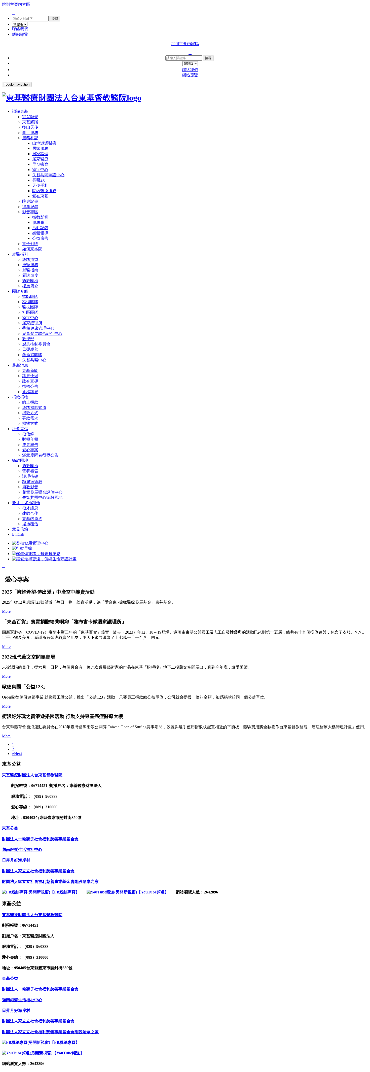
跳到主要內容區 (16, 4)
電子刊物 (30, 243)
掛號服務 (30, 265)
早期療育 (40, 164)
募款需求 (30, 418)
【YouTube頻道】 (153, 892)
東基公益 (10, 828)
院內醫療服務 (44, 191)
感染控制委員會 (36, 344)
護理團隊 (30, 302)
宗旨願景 (30, 117)
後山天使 (30, 127)
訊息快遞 (30, 376)
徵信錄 (28, 434)
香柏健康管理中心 (38, 328)
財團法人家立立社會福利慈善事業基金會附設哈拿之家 (50, 881)
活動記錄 (40, 228)
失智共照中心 (34, 360)
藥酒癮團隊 (32, 355)
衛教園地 (30, 281)
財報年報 (30, 439)
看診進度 (30, 275)
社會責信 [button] (20, 429)
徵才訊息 (30, 508)
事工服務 (30, 132)
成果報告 (30, 444)
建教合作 (30, 513)
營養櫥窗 (30, 471)
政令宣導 (30, 381)
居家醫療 (40, 159)
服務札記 (30, 138)
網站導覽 (20, 34)
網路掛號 (30, 259)
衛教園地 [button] (20, 460)
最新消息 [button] (20, 365)
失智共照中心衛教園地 (42, 497)
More (6, 611)
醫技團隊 (30, 307)
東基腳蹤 (30, 122)
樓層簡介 (30, 286)
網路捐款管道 (34, 407)
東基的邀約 (32, 518)
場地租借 (30, 524)
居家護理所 (32, 323)
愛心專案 (30, 450)
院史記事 (30, 201)
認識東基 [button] (20, 111)
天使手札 (40, 185)
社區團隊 (30, 312)
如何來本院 (32, 249)
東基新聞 (30, 370)
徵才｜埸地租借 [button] (26, 503)
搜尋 (55, 19)
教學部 (28, 339)
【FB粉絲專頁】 (65, 892)
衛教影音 (40, 217)
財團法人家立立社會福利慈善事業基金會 (38, 871)
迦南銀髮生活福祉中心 (22, 849)
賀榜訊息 (30, 392)
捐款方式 (30, 413)
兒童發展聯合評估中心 (42, 333)
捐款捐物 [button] (20, 397)
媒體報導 (40, 233)
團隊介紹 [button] (20, 291)
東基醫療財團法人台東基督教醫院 (32, 775)
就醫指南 (30, 270)
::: (13, 13)
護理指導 (30, 476)
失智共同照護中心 (48, 175)
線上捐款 (30, 402)
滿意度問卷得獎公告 (40, 455)
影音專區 (30, 212)
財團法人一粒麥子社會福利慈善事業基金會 (40, 839)
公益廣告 (40, 238)
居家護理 (40, 154)
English (18, 534)
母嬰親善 (30, 349)
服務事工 (40, 222)
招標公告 (30, 386)
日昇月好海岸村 (16, 860)
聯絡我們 (20, 29)
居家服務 (40, 148)
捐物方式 (30, 423)
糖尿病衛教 (32, 481)
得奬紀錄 (30, 206)
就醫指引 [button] (20, 254)
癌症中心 (40, 169)
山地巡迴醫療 (44, 143)
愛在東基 (40, 196)
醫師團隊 (30, 296)
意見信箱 (20, 529)
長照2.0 (38, 180)
